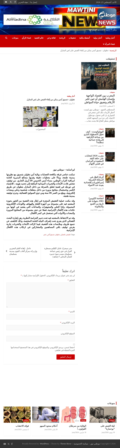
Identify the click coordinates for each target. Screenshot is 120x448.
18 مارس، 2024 (80, 432)
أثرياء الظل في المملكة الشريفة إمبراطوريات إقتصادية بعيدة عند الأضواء (94, 181)
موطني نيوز (111, 27)
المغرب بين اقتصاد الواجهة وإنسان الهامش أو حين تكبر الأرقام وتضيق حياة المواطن (99, 99)
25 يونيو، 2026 (99, 188)
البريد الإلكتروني (67, 322)
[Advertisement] (41, 74)
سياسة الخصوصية (81, 444)
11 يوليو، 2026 (99, 167)
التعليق (71, 280)
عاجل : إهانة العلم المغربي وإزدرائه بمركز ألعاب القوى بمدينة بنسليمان (23, 251)
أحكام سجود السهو (48, 426)
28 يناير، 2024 (52, 429)
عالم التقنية (39, 38)
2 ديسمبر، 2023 (23, 429)
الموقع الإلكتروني (68, 333)
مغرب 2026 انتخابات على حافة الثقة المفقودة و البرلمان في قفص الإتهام (94, 159)
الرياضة (62, 38)
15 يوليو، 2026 (99, 146)
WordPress (44, 444)
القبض (68, 235)
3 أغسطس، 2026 (109, 106)
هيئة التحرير (23, 2)
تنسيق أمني (50, 235)
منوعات (15, 38)
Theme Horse (65, 444)
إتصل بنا (33, 2)
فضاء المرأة (110, 44)
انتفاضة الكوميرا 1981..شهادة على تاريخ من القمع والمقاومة (96, 202)
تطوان (57, 235)
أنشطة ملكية (84, 38)
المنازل (62, 235)
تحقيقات (72, 38)
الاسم (72, 311)
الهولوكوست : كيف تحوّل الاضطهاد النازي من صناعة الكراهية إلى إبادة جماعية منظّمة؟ (94, 137)
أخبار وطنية (110, 38)
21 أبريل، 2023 (70, 103)
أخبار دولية (97, 38)
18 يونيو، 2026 (110, 432)
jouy (62, 103)
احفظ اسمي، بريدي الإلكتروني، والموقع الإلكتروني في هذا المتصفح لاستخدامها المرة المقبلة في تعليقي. (43, 348)
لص (44, 235)
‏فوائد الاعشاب (22, 426)
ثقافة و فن (51, 38)
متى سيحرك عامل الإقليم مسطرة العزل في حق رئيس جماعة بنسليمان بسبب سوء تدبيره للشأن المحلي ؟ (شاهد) (58, 252)
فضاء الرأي (26, 38)
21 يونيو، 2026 (99, 210)
